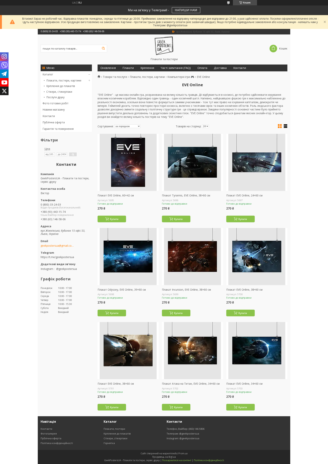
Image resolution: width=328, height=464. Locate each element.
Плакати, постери (114, 429)
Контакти (49, 116)
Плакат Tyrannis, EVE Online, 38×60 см (186, 195)
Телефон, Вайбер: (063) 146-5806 (185, 429)
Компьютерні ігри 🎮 (180, 77)
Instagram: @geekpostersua (183, 438)
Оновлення (108, 67)
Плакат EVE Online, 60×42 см (116, 195)
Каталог (48, 74)
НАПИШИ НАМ (186, 10)
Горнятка (109, 443)
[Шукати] (103, 48)
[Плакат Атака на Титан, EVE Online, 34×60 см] (192, 350)
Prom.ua (183, 453)
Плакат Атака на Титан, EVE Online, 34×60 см (191, 383)
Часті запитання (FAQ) (176, 67)
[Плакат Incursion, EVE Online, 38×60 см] (192, 256)
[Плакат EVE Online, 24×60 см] (256, 162)
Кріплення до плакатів (60, 86)
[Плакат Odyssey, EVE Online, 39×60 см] (128, 256)
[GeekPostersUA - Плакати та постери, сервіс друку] (164, 45)
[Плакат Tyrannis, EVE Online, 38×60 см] (192, 162)
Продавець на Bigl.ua (164, 456)
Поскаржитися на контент (176, 460)
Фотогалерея (49, 433)
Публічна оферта (54, 122)
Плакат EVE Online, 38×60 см (244, 289)
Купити (114, 219)
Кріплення (147, 67)
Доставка (220, 67)
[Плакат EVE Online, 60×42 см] (128, 162)
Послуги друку (55, 97)
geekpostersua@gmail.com (57, 245)
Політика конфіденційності (57, 443)
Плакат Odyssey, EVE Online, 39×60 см (122, 289)
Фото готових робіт (56, 103)
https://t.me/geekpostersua (57, 257)
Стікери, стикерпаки (59, 91)
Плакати (128, 67)
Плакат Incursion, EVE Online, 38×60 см (186, 289)
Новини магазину (54, 109)
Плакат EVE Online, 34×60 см (244, 383)
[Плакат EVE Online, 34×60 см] (256, 350)
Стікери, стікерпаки (115, 438)
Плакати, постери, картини (63, 80)
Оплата (202, 67)
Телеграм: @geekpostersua (183, 433)
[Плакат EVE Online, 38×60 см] (256, 256)
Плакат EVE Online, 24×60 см (244, 195)
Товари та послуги (115, 77)
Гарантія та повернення (58, 129)
